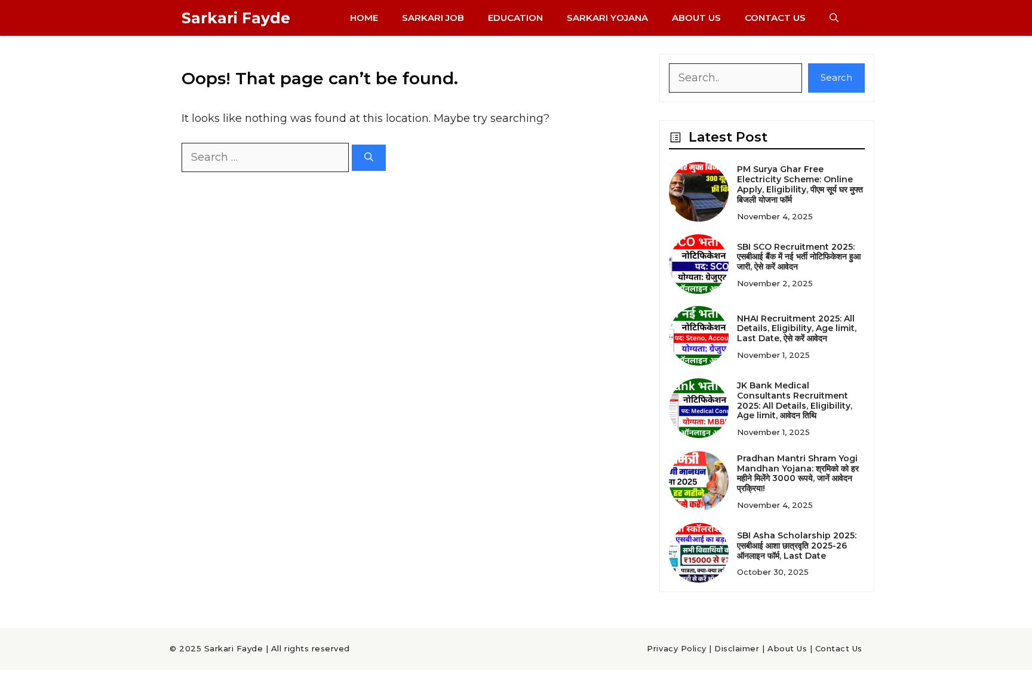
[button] (834, 18)
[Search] (369, 158)
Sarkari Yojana (607, 17)
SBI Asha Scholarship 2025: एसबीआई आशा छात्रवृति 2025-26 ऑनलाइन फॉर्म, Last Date (796, 545)
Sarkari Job (433, 17)
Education (515, 17)
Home (364, 17)
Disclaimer (736, 648)
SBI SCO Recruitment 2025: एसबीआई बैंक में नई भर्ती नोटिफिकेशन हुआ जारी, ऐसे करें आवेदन (799, 256)
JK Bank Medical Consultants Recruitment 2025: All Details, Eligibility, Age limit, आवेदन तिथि (794, 400)
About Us (696, 17)
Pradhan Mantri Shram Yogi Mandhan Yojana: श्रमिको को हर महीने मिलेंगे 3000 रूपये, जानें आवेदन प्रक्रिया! (798, 473)
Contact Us (775, 17)
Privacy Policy (676, 648)
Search (836, 77)
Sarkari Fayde (236, 18)
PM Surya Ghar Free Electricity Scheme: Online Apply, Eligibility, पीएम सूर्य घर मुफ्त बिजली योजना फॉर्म (800, 184)
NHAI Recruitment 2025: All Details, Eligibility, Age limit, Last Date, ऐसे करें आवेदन (796, 328)
